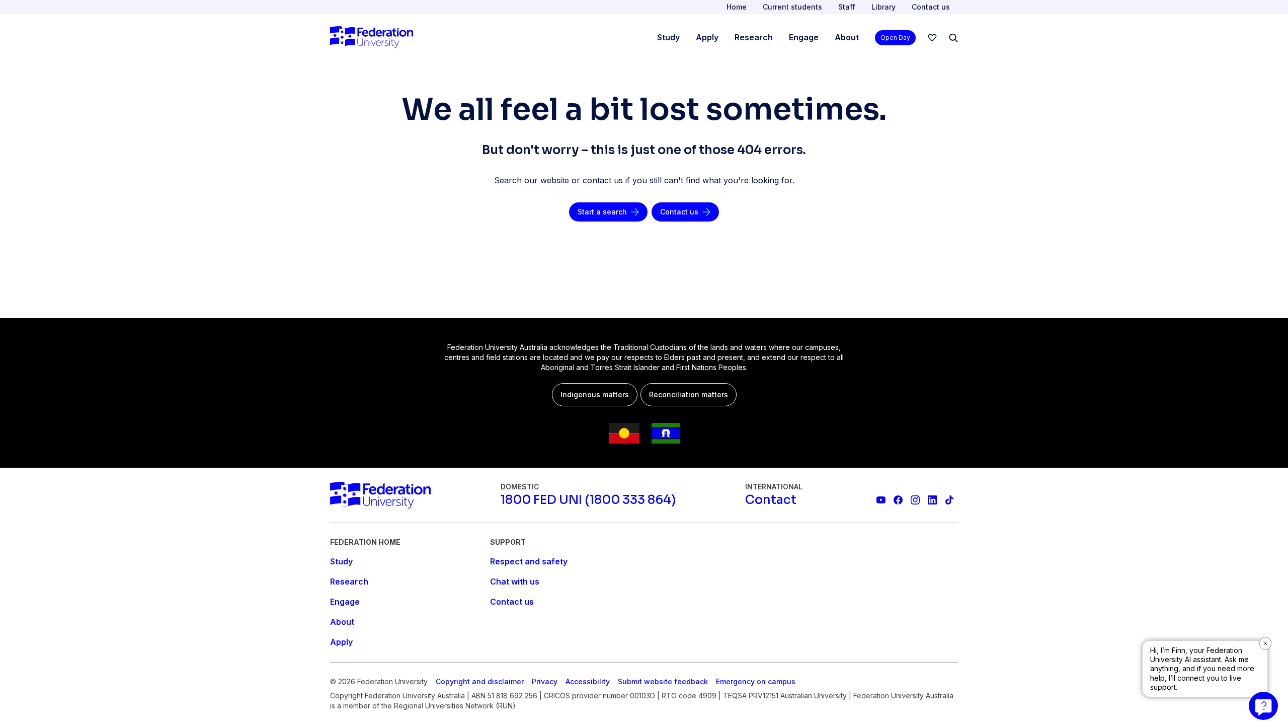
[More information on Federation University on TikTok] (949, 500)
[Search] (953, 37)
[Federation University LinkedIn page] (932, 500)
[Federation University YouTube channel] (881, 500)
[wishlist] (932, 37)
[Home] (371, 37)
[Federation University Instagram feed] (915, 500)
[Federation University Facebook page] (898, 500)
